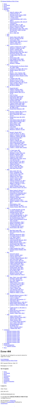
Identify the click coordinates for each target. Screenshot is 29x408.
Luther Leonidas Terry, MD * (17, 248)
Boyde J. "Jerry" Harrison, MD (17, 73)
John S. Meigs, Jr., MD (15, 122)
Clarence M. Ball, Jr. (15, 13)
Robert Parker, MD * (15, 311)
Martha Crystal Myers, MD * (17, 223)
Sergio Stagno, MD (14, 57)
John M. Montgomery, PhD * (17, 222)
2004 (8, 208)
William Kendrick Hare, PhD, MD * (19, 52)
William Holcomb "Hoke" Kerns (18, 158)
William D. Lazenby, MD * (16, 200)
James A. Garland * (14, 195)
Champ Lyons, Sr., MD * (16, 285)
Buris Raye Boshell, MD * (16, 113)
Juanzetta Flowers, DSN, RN (17, 212)
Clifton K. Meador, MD (15, 99)
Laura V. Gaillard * (14, 298)
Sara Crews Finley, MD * (16, 259)
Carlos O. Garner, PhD (15, 16)
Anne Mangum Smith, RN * (17, 289)
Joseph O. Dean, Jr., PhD (16, 177)
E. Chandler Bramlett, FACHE (17, 209)
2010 (8, 149)
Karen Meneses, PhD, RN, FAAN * (19, 41)
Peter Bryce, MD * (14, 281)
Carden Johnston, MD (15, 198)
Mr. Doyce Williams (15, 85)
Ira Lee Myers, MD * (15, 270)
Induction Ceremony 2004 (13, 342)
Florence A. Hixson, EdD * (16, 155)
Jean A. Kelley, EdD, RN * (16, 322)
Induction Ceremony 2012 (13, 336)
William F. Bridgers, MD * (16, 89)
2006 (8, 189)
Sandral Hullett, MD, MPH (16, 267)
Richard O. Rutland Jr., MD (17, 146)
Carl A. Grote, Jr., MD (15, 151)
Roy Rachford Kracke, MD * (17, 218)
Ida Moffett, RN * (14, 325)
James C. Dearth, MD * (15, 179)
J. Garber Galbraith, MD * (16, 213)
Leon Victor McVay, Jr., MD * (17, 161)
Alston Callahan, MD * (15, 316)
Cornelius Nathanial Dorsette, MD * (19, 258)
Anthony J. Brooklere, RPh (16, 91)
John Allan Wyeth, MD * (16, 168)
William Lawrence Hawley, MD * (18, 74)
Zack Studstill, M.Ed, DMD (17, 59)
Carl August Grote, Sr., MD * (17, 284)
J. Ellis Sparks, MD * (15, 184)
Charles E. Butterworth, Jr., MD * (18, 46)
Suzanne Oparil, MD (15, 100)
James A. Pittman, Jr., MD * (17, 271)
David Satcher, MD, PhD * (16, 227)
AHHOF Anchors (11, 346)
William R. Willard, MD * (16, 84)
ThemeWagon (4, 403)
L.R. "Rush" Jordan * (15, 237)
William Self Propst (14, 164)
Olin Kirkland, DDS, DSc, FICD (18, 216)
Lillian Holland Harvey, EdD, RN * (18, 302)
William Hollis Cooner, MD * (17, 282)
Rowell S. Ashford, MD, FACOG (18, 111)
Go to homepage (5, 359)
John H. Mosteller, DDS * (16, 327)
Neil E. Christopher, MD (16, 172)
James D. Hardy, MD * (15, 318)
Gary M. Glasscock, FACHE (17, 182)
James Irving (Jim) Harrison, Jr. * (18, 299)
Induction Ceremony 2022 (13, 331)
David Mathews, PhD (15, 204)
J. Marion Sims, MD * (15, 328)
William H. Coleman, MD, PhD (17, 136)
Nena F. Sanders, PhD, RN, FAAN (18, 82)
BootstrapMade (11, 402)
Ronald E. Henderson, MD (16, 154)
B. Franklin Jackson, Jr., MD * (17, 235)
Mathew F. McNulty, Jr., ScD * (17, 183)
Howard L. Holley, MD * (16, 266)
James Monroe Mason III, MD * (18, 120)
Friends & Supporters (9, 345)
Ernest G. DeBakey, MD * (16, 255)
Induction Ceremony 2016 (13, 334)
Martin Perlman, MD (15, 124)
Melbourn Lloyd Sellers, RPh (17, 104)
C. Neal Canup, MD (15, 150)
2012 (8, 131)
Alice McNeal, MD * (15, 160)
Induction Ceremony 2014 (13, 335)
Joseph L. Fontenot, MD (16, 49)
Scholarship (6, 343)
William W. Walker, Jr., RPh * (17, 292)
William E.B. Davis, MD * (16, 176)
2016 (8, 86)
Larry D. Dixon (14, 95)
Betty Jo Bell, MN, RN (15, 171)
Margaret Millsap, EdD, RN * (17, 162)
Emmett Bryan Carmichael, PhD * (18, 193)
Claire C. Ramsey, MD (15, 288)
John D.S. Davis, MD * (15, 175)
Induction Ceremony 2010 (13, 338)
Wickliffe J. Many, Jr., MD (16, 24)
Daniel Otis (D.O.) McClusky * (17, 310)
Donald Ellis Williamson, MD (17, 108)
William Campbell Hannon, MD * (18, 262)
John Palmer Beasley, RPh (16, 191)
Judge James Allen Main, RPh (17, 142)
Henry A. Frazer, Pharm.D (16, 50)
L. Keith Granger (14, 17)
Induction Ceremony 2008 (13, 339)
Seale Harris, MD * (14, 300)
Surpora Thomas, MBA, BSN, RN (18, 206)
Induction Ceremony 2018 (13, 332)
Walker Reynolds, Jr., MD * (17, 205)
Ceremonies (7, 329)
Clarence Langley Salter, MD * (17, 103)
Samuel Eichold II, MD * (16, 137)
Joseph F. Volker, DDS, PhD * (17, 313)
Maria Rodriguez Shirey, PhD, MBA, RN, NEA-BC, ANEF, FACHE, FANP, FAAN (19, 30)
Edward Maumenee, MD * (16, 324)
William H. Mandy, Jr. (15, 238)
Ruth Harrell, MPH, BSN (16, 97)
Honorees (6, 9)
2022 (8, 35)
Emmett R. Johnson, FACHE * (17, 197)
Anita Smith (13, 126)
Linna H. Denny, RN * (15, 256)
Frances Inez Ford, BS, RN (16, 96)
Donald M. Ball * (14, 88)
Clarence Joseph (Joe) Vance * (17, 274)
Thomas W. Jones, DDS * (16, 157)
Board (5, 6)
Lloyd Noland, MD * (15, 287)
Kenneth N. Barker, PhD (16, 278)
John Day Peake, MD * (15, 224)
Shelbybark (13, 400)
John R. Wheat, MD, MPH (16, 166)
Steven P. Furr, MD (14, 139)
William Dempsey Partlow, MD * (18, 242)
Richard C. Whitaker (15, 63)
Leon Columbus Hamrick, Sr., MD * (19, 215)
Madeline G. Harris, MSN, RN (17, 153)
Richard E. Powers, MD (16, 273)
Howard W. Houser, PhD (16, 53)
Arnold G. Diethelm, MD (16, 211)
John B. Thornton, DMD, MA (17, 186)
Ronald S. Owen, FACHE (16, 79)
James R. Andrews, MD (16, 12)
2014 (8, 110)
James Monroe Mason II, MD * (17, 121)
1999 (8, 293)
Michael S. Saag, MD (15, 125)
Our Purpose (7, 5)
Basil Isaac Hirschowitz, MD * (17, 234)
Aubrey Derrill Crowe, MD (16, 173)
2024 (8, 34)
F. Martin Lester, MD (15, 78)
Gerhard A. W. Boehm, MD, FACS (18, 68)
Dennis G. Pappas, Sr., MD (16, 27)
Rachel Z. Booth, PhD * (16, 132)
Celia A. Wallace (14, 62)
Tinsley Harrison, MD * (16, 320)
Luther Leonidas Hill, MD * (17, 263)
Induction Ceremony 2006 (13, 340)
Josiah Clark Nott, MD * (16, 241)
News (5, 347)
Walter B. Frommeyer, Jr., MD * (18, 180)
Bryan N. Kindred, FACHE (17, 38)
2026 (8, 10)
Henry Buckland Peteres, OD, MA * (19, 102)
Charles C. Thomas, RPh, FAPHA (18, 147)
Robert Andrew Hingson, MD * (18, 303)
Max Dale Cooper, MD (15, 230)
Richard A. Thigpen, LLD (16, 291)
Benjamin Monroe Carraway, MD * (18, 295)
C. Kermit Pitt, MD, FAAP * (17, 226)
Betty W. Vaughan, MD (15, 165)
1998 (8, 314)
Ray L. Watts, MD (14, 33)
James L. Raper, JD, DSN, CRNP (18, 144)
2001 (8, 252)
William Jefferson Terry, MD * (17, 60)
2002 (8, 229)
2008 (8, 169)
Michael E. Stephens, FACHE (17, 129)
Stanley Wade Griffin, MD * (17, 37)
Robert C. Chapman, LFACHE (17, 135)
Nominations (7, 8)
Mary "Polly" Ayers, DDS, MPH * (18, 277)
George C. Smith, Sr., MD (16, 128)
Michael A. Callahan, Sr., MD (17, 48)
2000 (8, 276)
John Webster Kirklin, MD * (17, 269)
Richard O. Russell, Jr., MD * (17, 81)
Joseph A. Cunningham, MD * (17, 194)
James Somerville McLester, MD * (18, 240)
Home (5, 4)
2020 (8, 45)
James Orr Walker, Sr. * (15, 44)
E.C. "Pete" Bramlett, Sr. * (16, 280)
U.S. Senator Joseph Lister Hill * (18, 321)
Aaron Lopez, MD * (15, 39)
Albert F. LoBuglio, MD (16, 140)
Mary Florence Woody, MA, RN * (18, 187)
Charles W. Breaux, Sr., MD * (17, 133)
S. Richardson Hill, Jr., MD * (17, 264)
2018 (8, 64)
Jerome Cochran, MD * (15, 296)
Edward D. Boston (14, 253)
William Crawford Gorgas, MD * (18, 317)
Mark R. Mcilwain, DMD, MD (17, 26)
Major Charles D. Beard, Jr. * (17, 190)
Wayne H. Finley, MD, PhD (17, 260)
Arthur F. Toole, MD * (15, 42)
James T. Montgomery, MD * (17, 143)
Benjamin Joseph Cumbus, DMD (18, 15)
